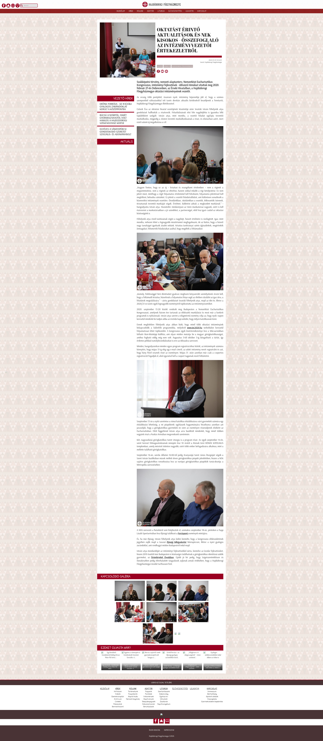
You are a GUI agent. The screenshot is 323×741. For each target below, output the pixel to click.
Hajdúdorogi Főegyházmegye (182, 66)
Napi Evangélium (163, 704)
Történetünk (133, 691)
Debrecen (167, 66)
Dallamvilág (163, 694)
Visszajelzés (212, 699)
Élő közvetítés (175, 11)
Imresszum (212, 691)
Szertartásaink (164, 691)
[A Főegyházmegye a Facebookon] (4, 5)
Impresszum (169, 730)
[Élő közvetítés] (8, 5)
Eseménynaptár (118, 696)
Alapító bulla (133, 696)
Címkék (118, 701)
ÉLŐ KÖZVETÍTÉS (180, 688)
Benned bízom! (118, 707)
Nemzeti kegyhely (133, 699)
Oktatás (160, 66)
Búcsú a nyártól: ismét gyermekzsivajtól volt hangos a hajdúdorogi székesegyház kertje (113, 119)
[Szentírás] (13, 5)
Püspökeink (132, 694)
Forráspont (183, 533)
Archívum (118, 699)
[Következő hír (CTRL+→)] (316, 375)
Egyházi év (164, 696)
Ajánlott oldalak (212, 696)
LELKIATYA (194, 688)
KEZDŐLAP (105, 688)
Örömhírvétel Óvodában (162, 557)
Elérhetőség (212, 694)
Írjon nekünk (154, 730)
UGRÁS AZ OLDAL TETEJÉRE (161, 683)
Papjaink (148, 691)
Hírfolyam (118, 691)
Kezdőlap (121, 11)
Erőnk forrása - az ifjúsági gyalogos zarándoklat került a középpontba (116, 106)
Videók (117, 694)
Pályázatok (118, 704)
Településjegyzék (148, 701)
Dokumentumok (148, 704)
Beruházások (148, 707)
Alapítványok (148, 699)
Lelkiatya (190, 11)
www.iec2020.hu (194, 327)
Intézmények (149, 696)
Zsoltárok (164, 701)
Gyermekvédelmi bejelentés (212, 701)
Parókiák (148, 694)
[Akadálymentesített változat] (18, 5)
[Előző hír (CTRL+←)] (6, 372)
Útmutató (164, 699)
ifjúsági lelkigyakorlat (176, 542)
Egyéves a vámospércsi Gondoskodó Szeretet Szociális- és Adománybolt (115, 131)
